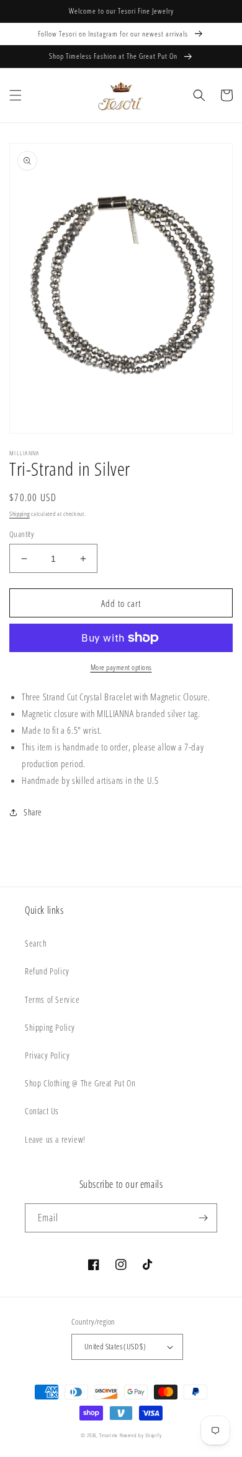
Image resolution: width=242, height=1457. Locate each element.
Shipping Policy (50, 1027)
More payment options (121, 667)
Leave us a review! (55, 1139)
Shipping (19, 513)
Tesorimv (108, 1435)
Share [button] (33, 812)
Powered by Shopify (141, 1435)
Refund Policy (47, 971)
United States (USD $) (115, 1346)
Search (36, 943)
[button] (15, 95)
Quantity (21, 533)
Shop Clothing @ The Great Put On (80, 1083)
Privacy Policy (47, 1055)
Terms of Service (52, 999)
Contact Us (42, 1111)
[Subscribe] (203, 1217)
